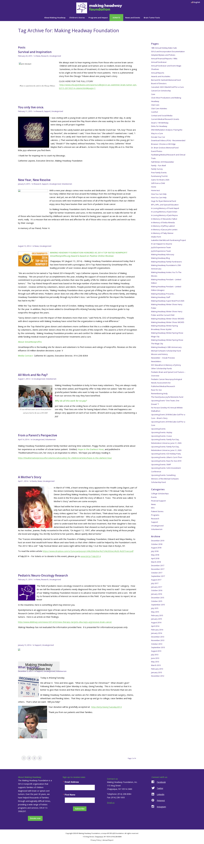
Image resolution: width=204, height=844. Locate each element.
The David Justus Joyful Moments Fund (167, 397)
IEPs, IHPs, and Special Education (165, 204)
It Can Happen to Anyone (161, 244)
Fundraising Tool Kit (159, 176)
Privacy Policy (96, 840)
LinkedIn (160, 794)
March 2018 (156, 562)
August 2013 (156, 651)
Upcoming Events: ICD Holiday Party (166, 453)
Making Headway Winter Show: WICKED (167, 318)
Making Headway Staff (160, 297)
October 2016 (156, 590)
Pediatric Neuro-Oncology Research (43, 575)
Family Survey (157, 169)
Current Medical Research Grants (165, 119)
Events (34, 481)
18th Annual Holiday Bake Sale (164, 48)
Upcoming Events (158, 429)
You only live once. (31, 107)
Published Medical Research (163, 386)
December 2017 (157, 565)
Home (153, 187)
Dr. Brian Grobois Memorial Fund (164, 147)
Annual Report (108, 840)
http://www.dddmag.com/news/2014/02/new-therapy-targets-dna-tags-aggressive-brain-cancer (65, 622)
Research (44, 56)
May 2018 (155, 555)
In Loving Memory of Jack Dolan (164, 211)
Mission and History (159, 354)
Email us (110, 802)
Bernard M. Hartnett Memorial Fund (166, 80)
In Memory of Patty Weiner (162, 233)
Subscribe (79, 808)
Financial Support (158, 500)
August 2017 (156, 579)
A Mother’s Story (29, 477)
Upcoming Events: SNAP (161, 464)
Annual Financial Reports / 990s (164, 58)
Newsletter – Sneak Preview (163, 358)
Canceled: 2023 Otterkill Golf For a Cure (167, 87)
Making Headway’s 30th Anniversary (166, 347)
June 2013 (155, 658)
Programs (155, 515)
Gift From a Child (158, 183)
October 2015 (156, 601)
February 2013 (157, 669)
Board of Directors (159, 83)
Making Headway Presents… (163, 293)
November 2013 (157, 640)
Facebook (161, 782)
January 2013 (156, 672)
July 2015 (154, 608)
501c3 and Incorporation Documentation (168, 51)
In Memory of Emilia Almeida (163, 222)
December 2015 (157, 597)
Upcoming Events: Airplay (161, 432)
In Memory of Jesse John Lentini (164, 229)
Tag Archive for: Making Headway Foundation (68, 30)
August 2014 (156, 622)
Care (153, 94)
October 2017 (156, 572)
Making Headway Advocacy (162, 254)
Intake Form (156, 236)
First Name (70, 795)
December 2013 (157, 636)
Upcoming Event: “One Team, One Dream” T (167, 405)
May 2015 (155, 612)
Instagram (161, 806)
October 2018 (156, 544)
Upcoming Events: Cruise (161, 436)
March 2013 (156, 665)
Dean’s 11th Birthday (159, 122)
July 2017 (154, 583)
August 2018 (156, 547)
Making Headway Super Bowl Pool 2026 (167, 301)
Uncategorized (55, 56)
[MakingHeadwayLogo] (102, 8)
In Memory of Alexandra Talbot (164, 219)
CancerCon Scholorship (161, 90)
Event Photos (156, 151)
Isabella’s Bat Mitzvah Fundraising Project (168, 240)
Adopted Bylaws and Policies (163, 55)
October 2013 (156, 644)
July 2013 (154, 654)
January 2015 (156, 619)
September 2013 (158, 647)
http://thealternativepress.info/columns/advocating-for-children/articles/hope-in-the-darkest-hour (65, 457)
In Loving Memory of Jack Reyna (164, 215)
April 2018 (155, 558)
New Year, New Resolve (34, 180)
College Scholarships (160, 493)
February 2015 (157, 615)
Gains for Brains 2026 (160, 179)
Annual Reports (157, 73)
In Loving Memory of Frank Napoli (165, 208)
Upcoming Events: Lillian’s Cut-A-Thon (166, 457)
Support (47, 111)
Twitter (160, 788)
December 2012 (157, 676)
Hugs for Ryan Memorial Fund (163, 201)
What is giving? (28, 667)
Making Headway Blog (160, 258)
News (38, 56)
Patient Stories (157, 511)
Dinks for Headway (159, 126)
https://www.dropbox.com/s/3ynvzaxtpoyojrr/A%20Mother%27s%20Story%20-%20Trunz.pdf (88, 551)
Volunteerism (67, 184)
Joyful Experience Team (161, 247)
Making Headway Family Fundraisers (166, 261)
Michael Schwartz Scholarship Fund (166, 350)
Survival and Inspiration (35, 52)
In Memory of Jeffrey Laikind (163, 226)
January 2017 (156, 587)
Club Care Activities (159, 108)
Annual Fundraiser (159, 62)
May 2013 (155, 661)
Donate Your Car (158, 137)
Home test (155, 190)
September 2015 (158, 604)
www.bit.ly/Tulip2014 (90, 556)
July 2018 (154, 551)
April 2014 (155, 626)
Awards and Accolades (160, 76)
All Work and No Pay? (33, 375)
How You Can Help (159, 194)
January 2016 (156, 594)
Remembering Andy (159, 393)
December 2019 (157, 540)
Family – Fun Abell (158, 165)
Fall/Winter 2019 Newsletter (162, 162)
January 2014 (156, 633)
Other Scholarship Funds (161, 368)
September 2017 (158, 576)
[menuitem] (195, 2)
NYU (153, 508)
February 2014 (157, 629)
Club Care (155, 105)
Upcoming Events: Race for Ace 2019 (166, 461)
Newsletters (156, 361)
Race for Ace (156, 390)
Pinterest (161, 800)
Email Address (72, 782)
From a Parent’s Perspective (37, 435)
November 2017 (157, 569)
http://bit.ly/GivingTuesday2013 (106, 707)
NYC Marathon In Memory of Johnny (166, 365)
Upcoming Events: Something (163, 475)
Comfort (154, 112)
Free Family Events (159, 172)
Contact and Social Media (161, 115)
